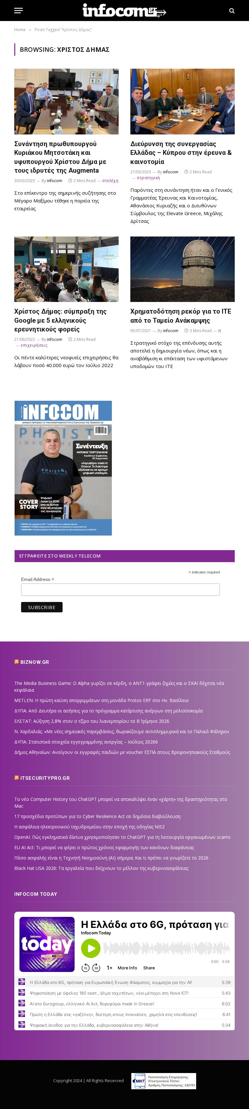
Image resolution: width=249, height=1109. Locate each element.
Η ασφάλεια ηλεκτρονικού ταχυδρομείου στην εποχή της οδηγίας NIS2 (89, 827)
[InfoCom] (124, 10)
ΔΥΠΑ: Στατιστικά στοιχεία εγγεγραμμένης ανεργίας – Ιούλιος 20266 (86, 742)
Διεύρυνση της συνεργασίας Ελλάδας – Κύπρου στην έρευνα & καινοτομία (181, 152)
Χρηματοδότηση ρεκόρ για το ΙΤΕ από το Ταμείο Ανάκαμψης (180, 315)
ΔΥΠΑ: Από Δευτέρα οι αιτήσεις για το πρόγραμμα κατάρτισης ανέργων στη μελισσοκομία (108, 711)
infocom (54, 180)
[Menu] (18, 10)
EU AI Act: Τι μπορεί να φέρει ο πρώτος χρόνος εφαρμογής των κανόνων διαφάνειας (104, 847)
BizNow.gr (34, 662)
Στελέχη (110, 180)
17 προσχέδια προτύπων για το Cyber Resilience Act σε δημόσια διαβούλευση (97, 816)
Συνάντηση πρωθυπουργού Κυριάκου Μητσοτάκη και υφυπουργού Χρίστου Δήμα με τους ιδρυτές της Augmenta (60, 157)
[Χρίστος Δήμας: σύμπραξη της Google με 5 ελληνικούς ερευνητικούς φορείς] (66, 269)
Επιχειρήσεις (34, 345)
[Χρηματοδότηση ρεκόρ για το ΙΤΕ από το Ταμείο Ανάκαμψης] (182, 269)
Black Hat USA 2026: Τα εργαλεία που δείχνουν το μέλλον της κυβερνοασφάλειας (101, 868)
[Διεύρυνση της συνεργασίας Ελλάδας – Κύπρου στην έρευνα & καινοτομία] (182, 101)
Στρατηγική (148, 177)
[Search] (231, 10)
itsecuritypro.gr (45, 778)
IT (219, 330)
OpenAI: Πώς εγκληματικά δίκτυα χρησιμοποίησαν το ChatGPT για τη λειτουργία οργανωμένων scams (122, 837)
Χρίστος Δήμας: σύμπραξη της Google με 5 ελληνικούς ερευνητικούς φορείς (60, 320)
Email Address (37, 579)
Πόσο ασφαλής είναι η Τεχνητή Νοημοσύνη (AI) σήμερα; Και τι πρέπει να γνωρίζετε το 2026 (111, 858)
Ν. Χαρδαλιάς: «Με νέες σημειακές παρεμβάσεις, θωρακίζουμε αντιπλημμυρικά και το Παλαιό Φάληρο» (121, 731)
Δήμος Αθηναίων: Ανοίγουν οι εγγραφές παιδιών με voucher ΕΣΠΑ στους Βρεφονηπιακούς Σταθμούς (122, 752)
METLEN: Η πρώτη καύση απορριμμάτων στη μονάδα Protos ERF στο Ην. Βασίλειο (101, 700)
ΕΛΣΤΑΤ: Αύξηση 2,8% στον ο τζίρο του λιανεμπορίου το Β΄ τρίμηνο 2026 (91, 721)
